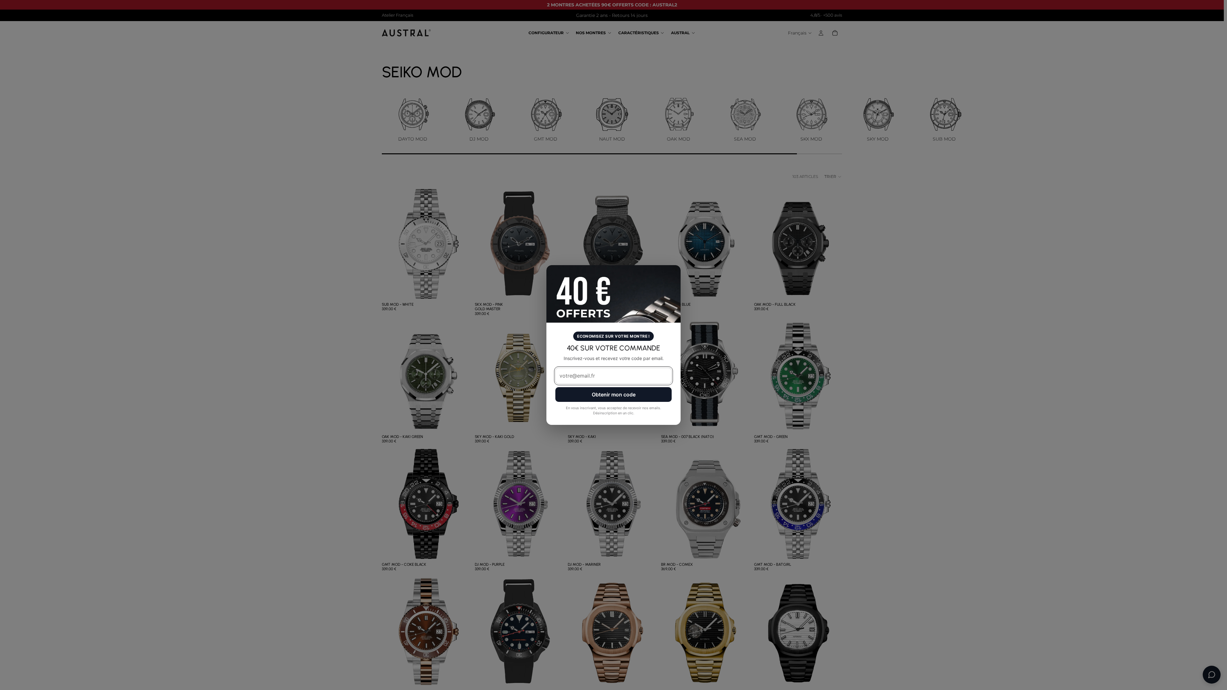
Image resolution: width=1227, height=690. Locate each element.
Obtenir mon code (614, 394)
